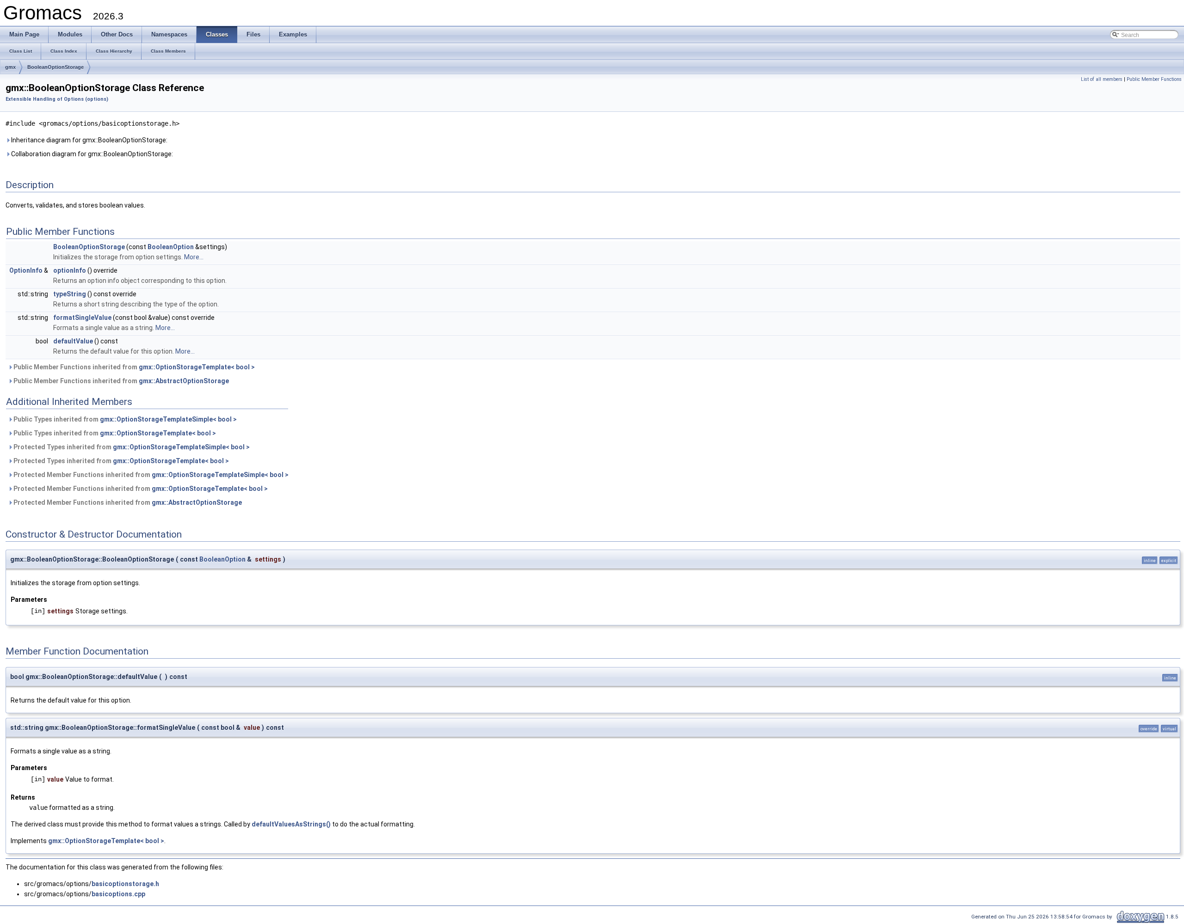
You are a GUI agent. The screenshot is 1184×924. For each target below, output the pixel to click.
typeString (69, 294)
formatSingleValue (82, 317)
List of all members (1101, 79)
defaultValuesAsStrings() (291, 824)
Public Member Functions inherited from (133, 367)
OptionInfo (26, 270)
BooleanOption (171, 247)
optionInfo (69, 270)
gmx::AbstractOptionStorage (184, 381)
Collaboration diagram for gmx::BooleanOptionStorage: (91, 154)
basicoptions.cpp (118, 894)
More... (194, 257)
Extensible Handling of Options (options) (57, 99)
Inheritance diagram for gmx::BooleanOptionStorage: (88, 140)
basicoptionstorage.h (125, 883)
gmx (10, 67)
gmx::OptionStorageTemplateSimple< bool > (168, 419)
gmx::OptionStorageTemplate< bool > (197, 367)
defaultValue (73, 341)
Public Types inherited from (124, 419)
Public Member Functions (1154, 79)
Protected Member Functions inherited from (150, 474)
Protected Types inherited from (131, 447)
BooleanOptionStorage (55, 67)
